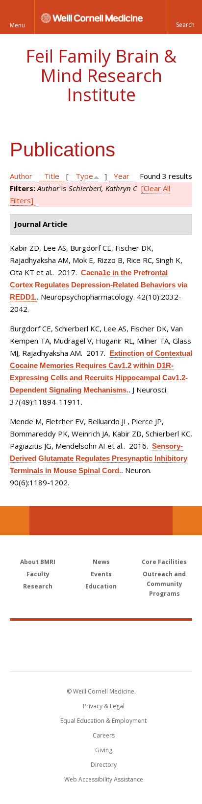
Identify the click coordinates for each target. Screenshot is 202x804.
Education (101, 586)
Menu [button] (17, 25)
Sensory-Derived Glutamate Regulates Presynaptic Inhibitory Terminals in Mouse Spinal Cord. (98, 458)
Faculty (38, 574)
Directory (104, 765)
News (101, 562)
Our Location (14, 520)
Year (121, 176)
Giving (103, 750)
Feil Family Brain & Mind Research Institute (101, 75)
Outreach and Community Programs (164, 584)
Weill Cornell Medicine (101, 635)
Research (37, 586)
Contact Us (187, 520)
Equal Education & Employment (103, 721)
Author (21, 176)
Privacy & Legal (104, 706)
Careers (104, 735)
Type (84, 176)
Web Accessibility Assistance (103, 779)
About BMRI (37, 562)
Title (51, 176)
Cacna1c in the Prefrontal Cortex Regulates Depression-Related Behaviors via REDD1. (98, 284)
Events (101, 574)
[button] (185, 17)
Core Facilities (164, 562)
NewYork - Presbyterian (101, 656)
